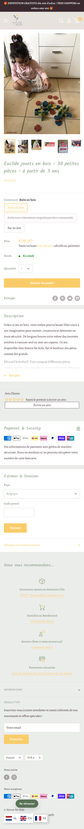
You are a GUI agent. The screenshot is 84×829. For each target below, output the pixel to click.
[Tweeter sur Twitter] (70, 298)
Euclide (10, 180)
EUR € (30, 757)
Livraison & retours (42, 621)
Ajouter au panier (42, 283)
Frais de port (45, 246)
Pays (7, 485)
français (10, 757)
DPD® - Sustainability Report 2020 (42, 595)
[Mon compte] (69, 21)
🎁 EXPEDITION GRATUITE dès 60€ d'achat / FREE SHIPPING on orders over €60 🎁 (42, 5)
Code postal (11, 503)
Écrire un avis (42, 405)
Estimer (15, 528)
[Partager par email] (77, 298)
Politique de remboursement (22, 545)
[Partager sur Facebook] (55, 298)
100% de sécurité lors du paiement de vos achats (41, 673)
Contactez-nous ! (42, 647)
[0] (76, 20)
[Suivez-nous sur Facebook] (6, 777)
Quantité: (10, 268)
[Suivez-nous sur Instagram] (14, 777)
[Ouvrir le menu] (6, 20)
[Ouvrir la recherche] (61, 21)
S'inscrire (16, 739)
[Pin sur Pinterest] (62, 298)
